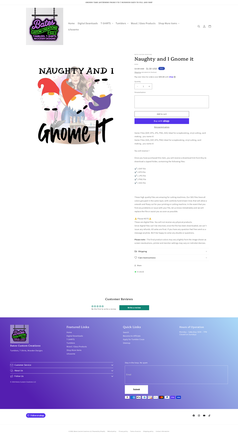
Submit (136, 389)
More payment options (161, 127)
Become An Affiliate (131, 336)
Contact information (162, 431)
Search (126, 332)
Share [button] (139, 265)
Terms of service (135, 431)
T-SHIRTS (71, 339)
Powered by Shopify (98, 431)
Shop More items (74, 350)
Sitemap (126, 343)
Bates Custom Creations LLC (83, 431)
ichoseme (71, 353)
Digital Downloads (75, 336)
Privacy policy (123, 431)
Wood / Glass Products (77, 346)
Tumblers (71, 343)
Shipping (137, 72)
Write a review (134, 307)
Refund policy (111, 431)
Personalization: (140, 92)
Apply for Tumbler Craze (133, 339)
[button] (106, 23)
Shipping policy (148, 431)
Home (69, 332)
